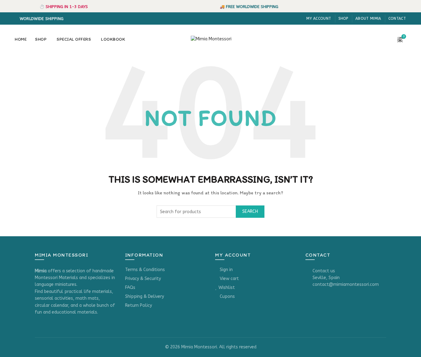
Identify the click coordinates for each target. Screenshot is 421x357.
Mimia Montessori (199, 347)
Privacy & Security (143, 278)
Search (250, 211)
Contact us (324, 271)
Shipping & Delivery (144, 296)
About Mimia (368, 18)
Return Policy (138, 305)
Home (21, 39)
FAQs (130, 287)
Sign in (226, 269)
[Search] (386, 39)
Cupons (227, 296)
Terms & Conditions (145, 269)
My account (318, 18)
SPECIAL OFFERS (74, 39)
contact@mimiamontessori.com (346, 284)
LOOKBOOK (113, 39)
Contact (397, 18)
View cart (229, 278)
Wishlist (227, 287)
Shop (343, 18)
